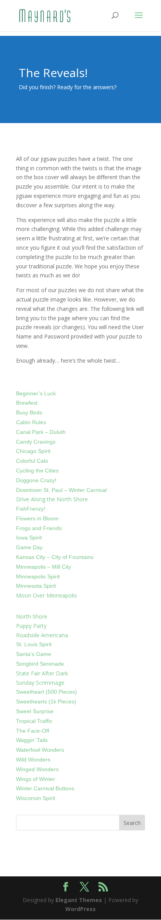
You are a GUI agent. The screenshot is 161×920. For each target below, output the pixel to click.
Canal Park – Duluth (41, 432)
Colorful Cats (32, 461)
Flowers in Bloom (37, 518)
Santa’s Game (33, 654)
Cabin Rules (31, 422)
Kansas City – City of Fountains (54, 557)
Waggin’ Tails (32, 740)
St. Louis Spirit (34, 644)
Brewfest (27, 403)
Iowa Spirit (29, 537)
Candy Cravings (35, 442)
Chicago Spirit (33, 451)
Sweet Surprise (35, 711)
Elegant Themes (78, 900)
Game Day (29, 547)
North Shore (31, 616)
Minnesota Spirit (36, 586)
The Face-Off (32, 731)
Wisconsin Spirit (35, 798)
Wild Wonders (33, 759)
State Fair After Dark (42, 673)
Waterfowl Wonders (40, 750)
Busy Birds (29, 412)
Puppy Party (31, 625)
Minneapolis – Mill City (43, 567)
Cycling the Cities (37, 470)
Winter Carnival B (37, 788)
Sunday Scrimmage (40, 682)
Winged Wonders (37, 769)
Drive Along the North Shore (52, 499)
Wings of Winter (35, 779)
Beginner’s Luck (36, 393)
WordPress (80, 909)
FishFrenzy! (30, 509)
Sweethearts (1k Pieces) (46, 701)
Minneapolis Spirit (38, 576)
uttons (66, 788)
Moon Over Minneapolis (46, 595)
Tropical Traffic (34, 721)
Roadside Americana (42, 635)
